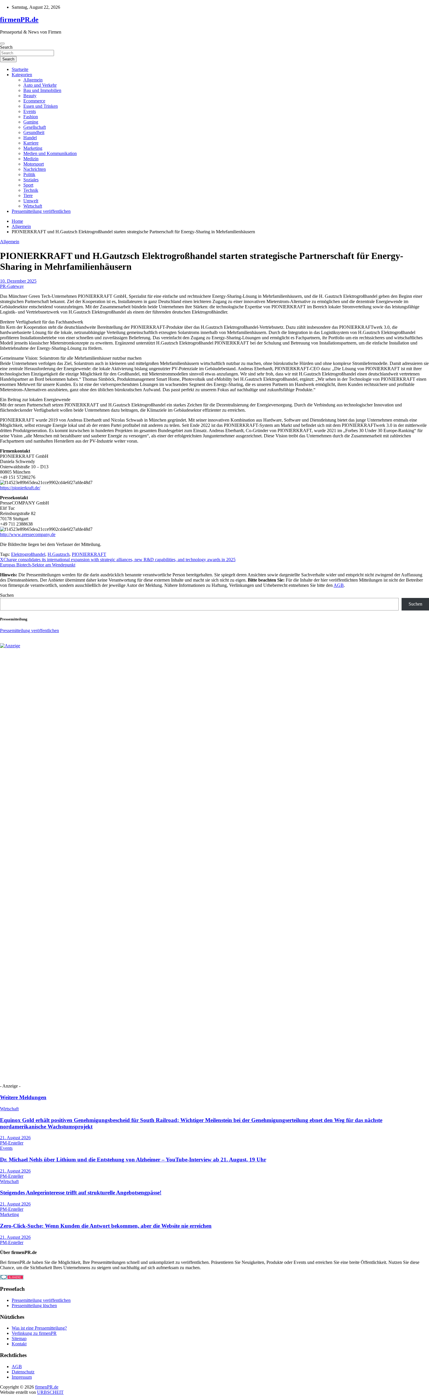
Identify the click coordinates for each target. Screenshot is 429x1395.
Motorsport (33, 163)
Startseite (20, 69)
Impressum (22, 1377)
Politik (29, 174)
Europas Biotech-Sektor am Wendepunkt (37, 564)
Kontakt (19, 1343)
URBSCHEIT (50, 1392)
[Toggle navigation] (2, 43)
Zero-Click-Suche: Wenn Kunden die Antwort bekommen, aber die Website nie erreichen (106, 1226)
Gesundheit (33, 132)
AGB (339, 585)
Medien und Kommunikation (50, 153)
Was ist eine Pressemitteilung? (39, 1328)
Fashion (30, 116)
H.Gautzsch (58, 554)
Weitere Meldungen (23, 1097)
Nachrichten (34, 169)
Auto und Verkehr (40, 85)
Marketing (32, 148)
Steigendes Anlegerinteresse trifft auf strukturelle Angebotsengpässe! (80, 1192)
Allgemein (33, 79)
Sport (28, 184)
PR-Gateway (12, 286)
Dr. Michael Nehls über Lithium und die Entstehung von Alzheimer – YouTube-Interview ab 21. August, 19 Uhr (133, 1159)
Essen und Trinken (40, 106)
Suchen (7, 595)
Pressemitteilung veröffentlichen (41, 211)
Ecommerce (34, 100)
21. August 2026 (15, 1137)
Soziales (31, 179)
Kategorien (22, 74)
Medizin (31, 158)
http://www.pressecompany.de (27, 534)
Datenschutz (23, 1371)
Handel (30, 137)
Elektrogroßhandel (28, 554)
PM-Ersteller (11, 1142)
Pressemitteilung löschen (34, 1305)
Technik (30, 190)
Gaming (30, 121)
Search (6, 47)
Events (29, 111)
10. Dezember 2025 (18, 281)
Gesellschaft (34, 127)
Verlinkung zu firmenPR (34, 1333)
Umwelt (30, 200)
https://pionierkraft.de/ (20, 487)
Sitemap (19, 1338)
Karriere (31, 142)
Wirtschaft (32, 205)
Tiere (28, 195)
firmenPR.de (19, 19)
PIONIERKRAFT (89, 554)
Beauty (29, 95)
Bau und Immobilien (42, 90)
